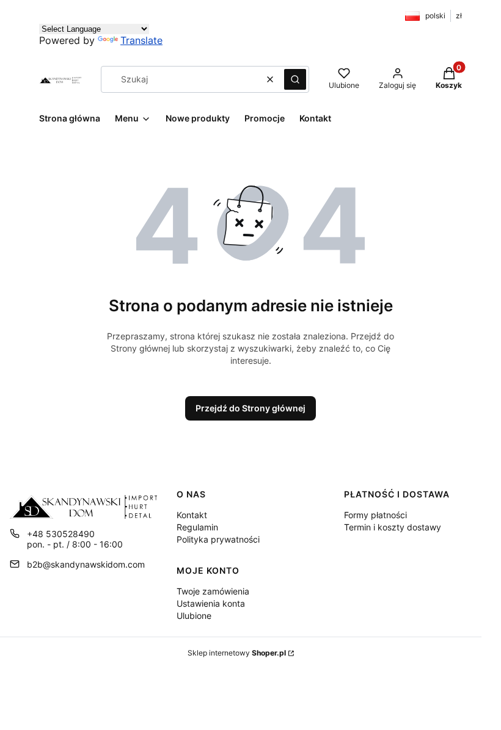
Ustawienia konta (211, 603)
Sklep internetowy (237, 652)
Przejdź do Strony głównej (250, 408)
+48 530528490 (61, 534)
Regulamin (197, 527)
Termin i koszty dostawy (392, 527)
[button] (295, 79)
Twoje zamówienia (213, 591)
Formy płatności (375, 515)
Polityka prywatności (218, 539)
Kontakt (192, 515)
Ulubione (194, 615)
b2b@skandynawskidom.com (86, 564)
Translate (141, 40)
